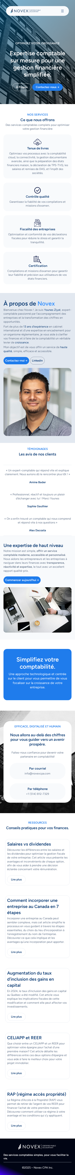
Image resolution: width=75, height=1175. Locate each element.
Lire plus (16, 879)
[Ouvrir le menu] (62, 11)
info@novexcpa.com (37, 773)
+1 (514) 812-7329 (37, 794)
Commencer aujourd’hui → (22, 580)
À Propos (22, 87)
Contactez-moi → (16, 360)
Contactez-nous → (47, 87)
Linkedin (37, 360)
